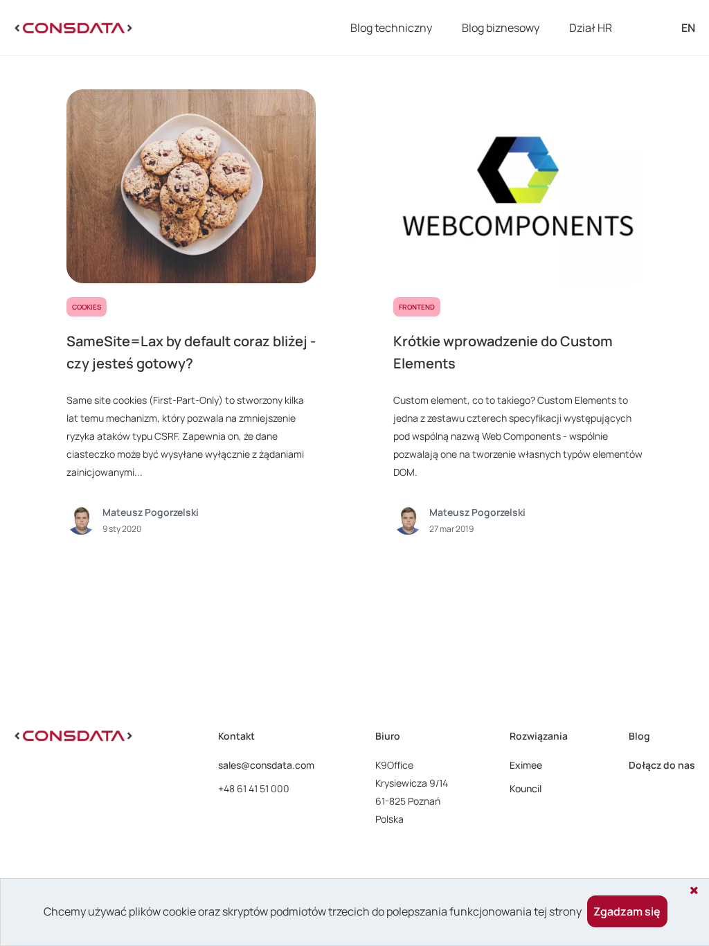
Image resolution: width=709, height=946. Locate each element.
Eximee (526, 764)
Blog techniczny (391, 27)
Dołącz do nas (662, 764)
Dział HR (590, 27)
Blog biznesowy (500, 27)
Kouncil (525, 788)
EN (688, 27)
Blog (639, 735)
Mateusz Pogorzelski (150, 512)
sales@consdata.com (266, 764)
